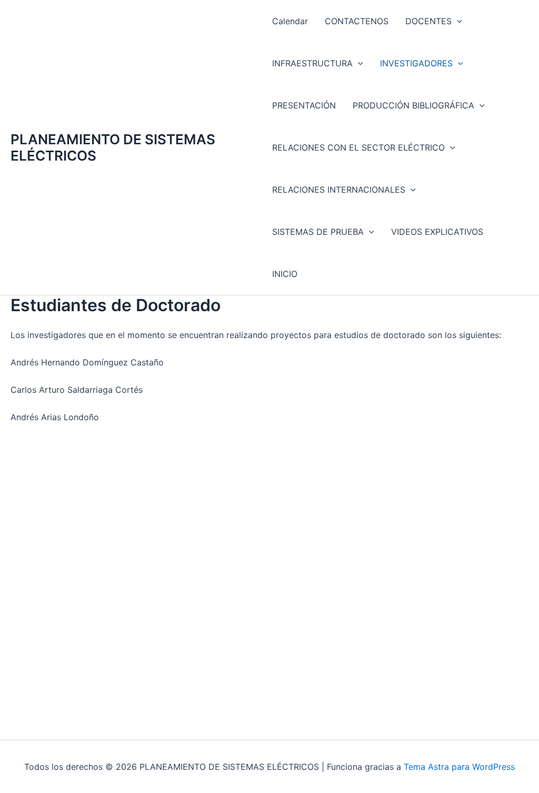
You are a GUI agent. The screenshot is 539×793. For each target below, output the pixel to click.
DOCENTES (428, 21)
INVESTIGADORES (416, 63)
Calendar (290, 21)
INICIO (284, 274)
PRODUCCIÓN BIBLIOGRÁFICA (413, 105)
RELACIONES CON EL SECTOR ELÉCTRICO (358, 147)
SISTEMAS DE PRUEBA (318, 231)
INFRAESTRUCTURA (312, 63)
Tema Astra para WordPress (459, 766)
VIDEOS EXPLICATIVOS (437, 231)
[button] (457, 21)
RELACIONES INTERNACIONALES (338, 189)
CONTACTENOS (356, 21)
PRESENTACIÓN (304, 105)
